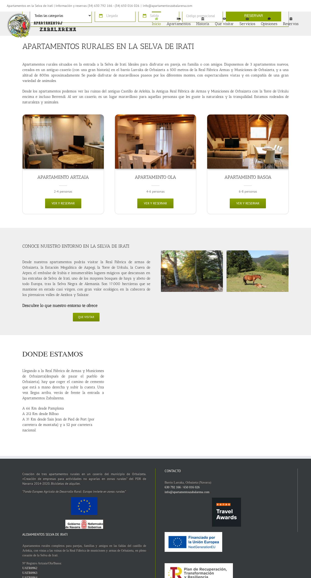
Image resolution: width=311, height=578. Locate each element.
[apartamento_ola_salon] (155, 116)
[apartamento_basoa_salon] (247, 116)
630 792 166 (173, 487)
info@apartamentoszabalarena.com (167, 6)
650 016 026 (192, 487)
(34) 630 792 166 (100, 6)
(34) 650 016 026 (127, 6)
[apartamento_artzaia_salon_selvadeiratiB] (63, 116)
